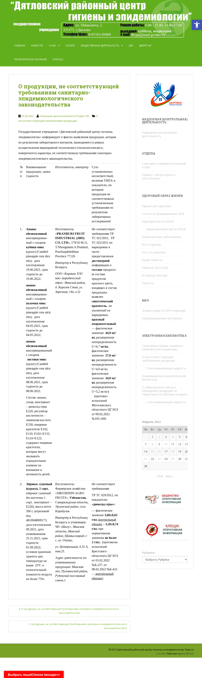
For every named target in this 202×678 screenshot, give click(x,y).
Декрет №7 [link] (145, 45)
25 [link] (172, 459)
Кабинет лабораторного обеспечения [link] (158, 176)
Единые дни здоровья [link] (156, 206)
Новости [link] (37, 45)
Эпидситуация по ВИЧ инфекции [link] (163, 310)
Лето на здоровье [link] (154, 252)
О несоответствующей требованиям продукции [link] (158, 358)
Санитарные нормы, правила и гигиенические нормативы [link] (162, 347)
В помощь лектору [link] (154, 275)
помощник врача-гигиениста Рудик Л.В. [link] (64, 116)
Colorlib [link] (160, 653)
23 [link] (159, 459)
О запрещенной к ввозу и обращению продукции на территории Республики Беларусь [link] (165, 390)
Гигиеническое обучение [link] (30, 59)
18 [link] (172, 451)
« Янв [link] (159, 476)
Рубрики (148, 552)
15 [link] (152, 451)
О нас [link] (52, 45)
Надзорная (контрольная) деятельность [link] (159, 134)
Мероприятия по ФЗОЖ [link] (158, 221)
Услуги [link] (70, 45)
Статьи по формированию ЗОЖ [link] (163, 214)
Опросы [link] (58, 59)
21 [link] (145, 459)
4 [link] (173, 437)
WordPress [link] (187, 653)
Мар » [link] (169, 476)
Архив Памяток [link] (152, 260)
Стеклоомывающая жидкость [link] (166, 368)
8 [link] (152, 444)
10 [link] (165, 444)
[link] (197, 25)
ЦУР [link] (131, 45)
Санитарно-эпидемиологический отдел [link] (164, 165)
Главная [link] (19, 45)
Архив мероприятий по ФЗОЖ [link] (166, 229)
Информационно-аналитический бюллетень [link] (164, 377)
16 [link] (159, 451)
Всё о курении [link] (151, 244)
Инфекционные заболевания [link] (161, 237)
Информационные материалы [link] (162, 318)
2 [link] (159, 437)
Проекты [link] (148, 283)
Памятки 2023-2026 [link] (155, 268)
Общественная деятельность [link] (100, 45)
